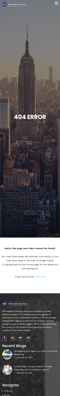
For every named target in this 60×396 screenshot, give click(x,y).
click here (40, 276)
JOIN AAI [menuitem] (8, 391)
